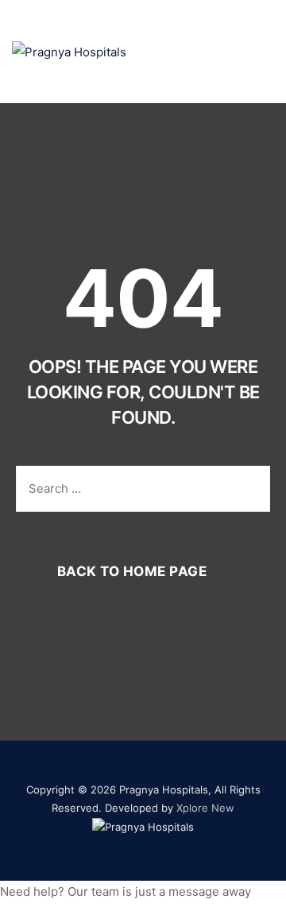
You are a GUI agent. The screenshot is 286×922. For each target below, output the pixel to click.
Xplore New (205, 807)
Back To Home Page (132, 571)
